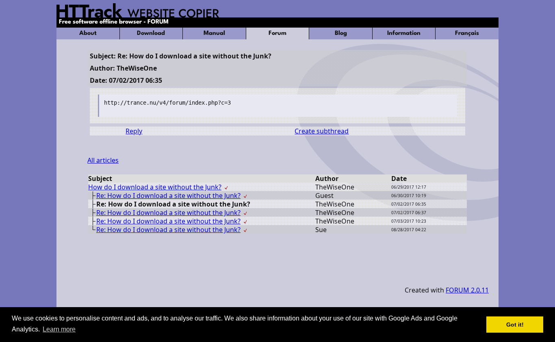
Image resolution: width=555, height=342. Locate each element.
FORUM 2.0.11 (467, 290)
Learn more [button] (59, 329)
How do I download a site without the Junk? (154, 187)
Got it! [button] (515, 324)
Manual (214, 33)
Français (467, 33)
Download (151, 33)
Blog (341, 33)
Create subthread (322, 131)
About (88, 33)
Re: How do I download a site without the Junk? (168, 195)
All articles (103, 160)
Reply (134, 131)
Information (404, 33)
